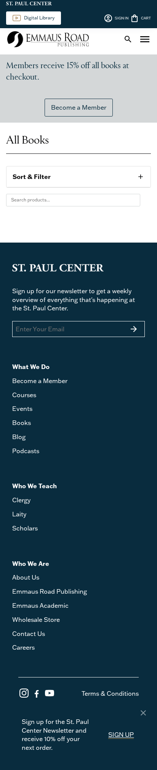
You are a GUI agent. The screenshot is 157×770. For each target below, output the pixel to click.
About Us (25, 577)
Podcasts (25, 451)
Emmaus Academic (40, 605)
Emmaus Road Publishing (49, 591)
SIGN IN (116, 18)
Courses (24, 395)
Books (21, 423)
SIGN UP (121, 734)
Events (22, 408)
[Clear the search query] (132, 199)
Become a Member (78, 107)
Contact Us (28, 633)
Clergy (21, 500)
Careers (23, 647)
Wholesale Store (36, 619)
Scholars (25, 528)
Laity (19, 514)
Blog (19, 437)
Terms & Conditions (110, 693)
